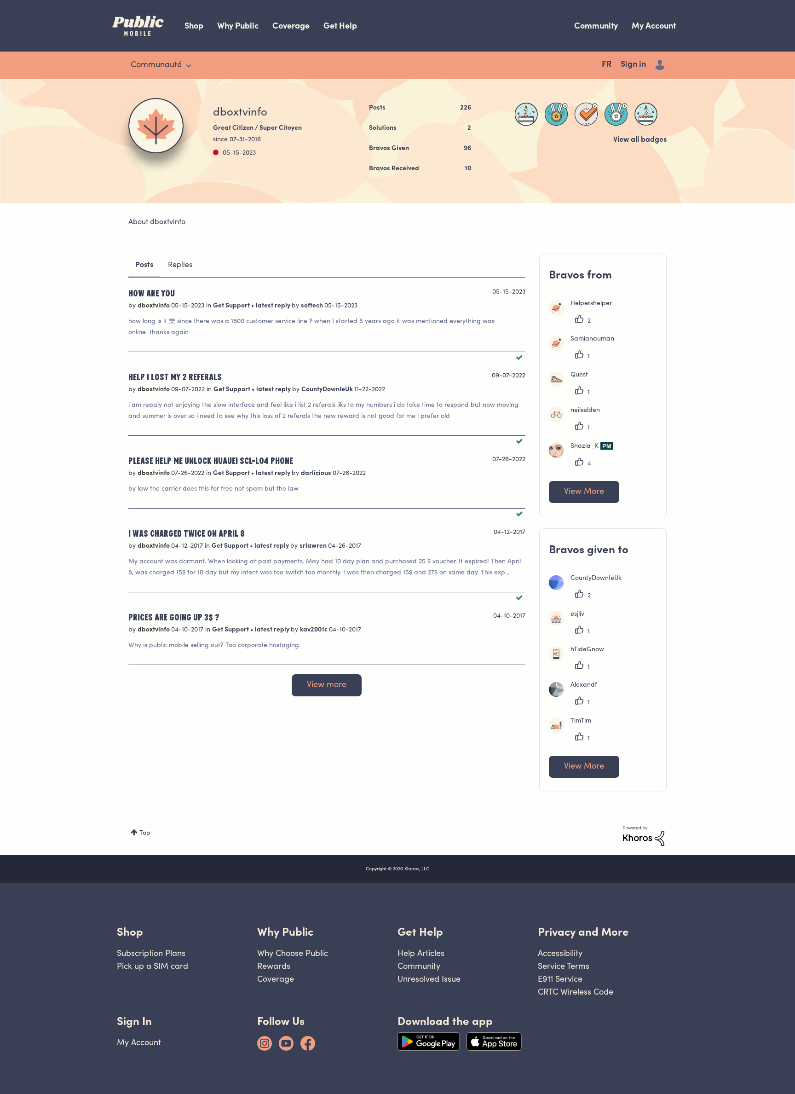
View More (584, 492)
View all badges (640, 140)
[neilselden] (578, 420)
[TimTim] (573, 731)
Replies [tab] (180, 265)
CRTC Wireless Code (575, 991)
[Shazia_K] (584, 456)
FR (606, 65)
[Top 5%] (556, 114)
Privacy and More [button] (583, 932)
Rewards (273, 966)
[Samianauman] (585, 349)
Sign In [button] (134, 1021)
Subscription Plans (151, 953)
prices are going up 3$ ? (173, 616)
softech (312, 306)
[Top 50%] (616, 114)
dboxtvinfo (154, 306)
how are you (151, 292)
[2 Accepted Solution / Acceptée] (586, 114)
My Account (654, 25)
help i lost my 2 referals (175, 376)
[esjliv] (570, 624)
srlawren (314, 546)
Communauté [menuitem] (156, 65)
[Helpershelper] (584, 313)
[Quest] (572, 384)
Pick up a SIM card (152, 966)
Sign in (633, 65)
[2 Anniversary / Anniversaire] (645, 114)
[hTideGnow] (580, 659)
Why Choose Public (292, 953)
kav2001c (314, 630)
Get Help (340, 25)
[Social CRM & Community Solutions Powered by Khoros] (643, 836)
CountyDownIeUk (327, 390)
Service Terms (563, 966)
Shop (193, 25)
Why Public (238, 25)
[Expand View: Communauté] (188, 66)
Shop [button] (130, 932)
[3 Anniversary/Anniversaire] (526, 114)
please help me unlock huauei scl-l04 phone (210, 460)
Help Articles (421, 953)
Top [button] (144, 833)
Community (596, 25)
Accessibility (560, 953)
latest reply (274, 306)
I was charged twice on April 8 (186, 532)
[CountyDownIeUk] (588, 588)
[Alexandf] (576, 695)
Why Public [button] (285, 932)
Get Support (232, 306)
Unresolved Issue (429, 978)
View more (326, 685)
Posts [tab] (144, 265)
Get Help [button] (420, 932)
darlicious (317, 473)
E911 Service (560, 978)
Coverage (291, 25)
